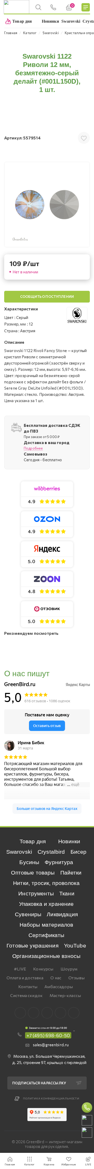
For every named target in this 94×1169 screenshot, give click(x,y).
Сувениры (28, 914)
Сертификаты (46, 935)
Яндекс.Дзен (73, 1012)
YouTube (75, 946)
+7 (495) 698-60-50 (48, 1035)
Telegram (47, 1012)
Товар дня (33, 841)
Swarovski (19, 852)
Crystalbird (51, 852)
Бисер (78, 852)
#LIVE (20, 968)
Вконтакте (20, 1012)
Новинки (69, 841)
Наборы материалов (46, 925)
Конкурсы (43, 968)
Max (33, 1012)
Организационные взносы (46, 956)
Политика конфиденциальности (51, 1098)
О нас (55, 977)
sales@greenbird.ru (51, 1044)
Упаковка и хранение (46, 904)
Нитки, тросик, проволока (46, 883)
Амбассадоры (58, 986)
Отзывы (76, 977)
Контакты (27, 986)
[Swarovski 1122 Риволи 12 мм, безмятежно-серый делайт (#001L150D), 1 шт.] (47, 204)
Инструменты (36, 893)
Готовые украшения (32, 946)
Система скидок (26, 995)
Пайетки (71, 873)
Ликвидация (62, 914)
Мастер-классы (65, 995)
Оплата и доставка (25, 977)
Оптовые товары (33, 873)
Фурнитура (59, 862)
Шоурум (69, 968)
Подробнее (33, 448)
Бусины (29, 862)
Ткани (66, 893)
